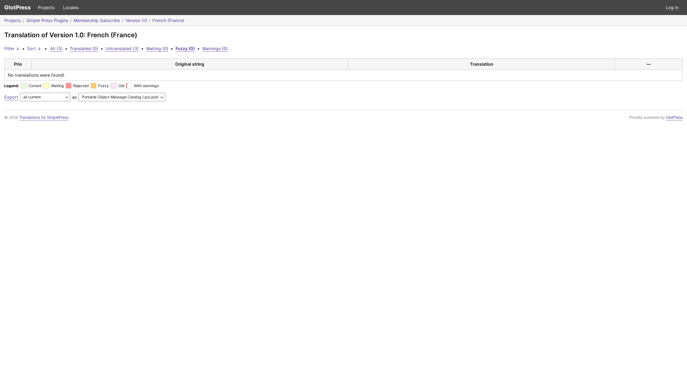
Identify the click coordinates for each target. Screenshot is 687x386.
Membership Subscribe (97, 20)
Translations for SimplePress (43, 117)
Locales (71, 7)
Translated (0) (84, 48)
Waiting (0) (157, 48)
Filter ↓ (12, 48)
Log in (672, 7)
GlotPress (17, 7)
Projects (46, 7)
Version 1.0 (136, 20)
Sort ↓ (34, 48)
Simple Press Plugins (47, 20)
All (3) (56, 48)
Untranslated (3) (122, 48)
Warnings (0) (215, 48)
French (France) (168, 20)
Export (11, 97)
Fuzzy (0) (185, 48)
